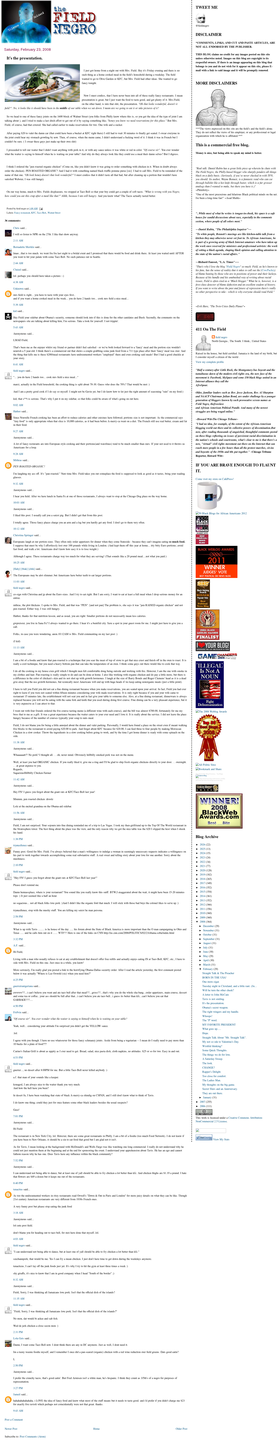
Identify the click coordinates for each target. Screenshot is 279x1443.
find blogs (210, 780)
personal (198, 780)
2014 (203, 896)
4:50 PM (18, 1006)
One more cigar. (211, 981)
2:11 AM (18, 240)
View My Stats (221, 1139)
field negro (19, 370)
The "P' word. (209, 1020)
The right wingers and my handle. (220, 1011)
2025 (203, 849)
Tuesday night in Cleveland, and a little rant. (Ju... (229, 986)
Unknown (18, 288)
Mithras (17, 460)
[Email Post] (40, 208)
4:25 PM (18, 980)
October (207, 934)
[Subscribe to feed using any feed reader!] (207, 1126)
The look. (207, 1063)
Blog (197, 774)
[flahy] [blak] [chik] (24, 569)
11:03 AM (18, 581)
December (209, 926)
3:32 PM (18, 939)
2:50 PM (18, 1365)
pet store (204, 780)
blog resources (204, 779)
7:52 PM (18, 1160)
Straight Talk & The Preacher (218, 973)
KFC (33, 212)
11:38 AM (18, 742)
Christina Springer (23, 535)
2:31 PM (18, 1332)
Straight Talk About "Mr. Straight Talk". (224, 1037)
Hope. (205, 1033)
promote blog (218, 780)
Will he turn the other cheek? (218, 990)
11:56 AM (18, 813)
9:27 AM (18, 431)
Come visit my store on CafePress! (215, 479)
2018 (203, 879)
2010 (203, 913)
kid (15, 311)
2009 (203, 917)
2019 (203, 874)
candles (222, 779)
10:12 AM (18, 528)
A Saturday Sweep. (212, 1059)
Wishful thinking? (212, 1046)
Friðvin (17, 1012)
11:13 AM (18, 647)
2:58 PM (18, 916)
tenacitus (18, 1189)
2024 (203, 853)
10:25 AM (18, 562)
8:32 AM (18, 1279)
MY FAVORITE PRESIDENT (219, 1024)
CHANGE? (208, 1067)
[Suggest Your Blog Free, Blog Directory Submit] (201, 776)
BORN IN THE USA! (214, 977)
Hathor (17, 411)
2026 (203, 844)
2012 (203, 904)
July (205, 947)
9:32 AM (18, 483)
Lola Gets (18, 1338)
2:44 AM (18, 263)
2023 (203, 857)
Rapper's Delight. (211, 1071)
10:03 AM (18, 502)
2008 (203, 921)
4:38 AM (18, 282)
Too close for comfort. (214, 1076)
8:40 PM (18, 1183)
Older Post (181, 1428)
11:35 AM (18, 1298)
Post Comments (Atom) (33, 1436)
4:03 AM (18, 1239)
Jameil (16, 1394)
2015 (203, 891)
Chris (16, 228)
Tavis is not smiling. (213, 999)
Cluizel (17, 269)
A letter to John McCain (215, 994)
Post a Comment (14, 1419)
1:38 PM (18, 839)
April (206, 960)
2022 (203, 862)
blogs (197, 779)
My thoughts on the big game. (218, 1084)
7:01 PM (18, 1116)
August (207, 943)
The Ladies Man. (211, 1080)
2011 (203, 909)
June (206, 951)
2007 (203, 1101)
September (209, 939)
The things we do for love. (216, 1054)
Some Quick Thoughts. (214, 1050)
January (207, 1097)
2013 (203, 900)
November (209, 930)
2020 (203, 870)
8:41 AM (18, 364)
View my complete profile (210, 362)
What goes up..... (211, 1029)
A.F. (15, 945)
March (207, 964)
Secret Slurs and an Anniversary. (220, 1089)
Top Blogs (220, 774)
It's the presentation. (25, 58)
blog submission (214, 779)
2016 (203, 887)
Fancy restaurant (22, 212)
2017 (203, 883)
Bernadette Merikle (23, 247)
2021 (203, 866)
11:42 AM (18, 779)
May (206, 956)
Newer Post (11, 1428)
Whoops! (207, 1016)
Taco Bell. (41, 212)
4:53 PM (18, 1057)
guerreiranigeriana (23, 986)
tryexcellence (20, 845)
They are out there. (212, 1093)
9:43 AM (18, 1410)
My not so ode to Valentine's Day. (220, 1041)
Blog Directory (210, 774)
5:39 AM (18, 304)
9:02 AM (18, 405)
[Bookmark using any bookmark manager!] (211, 1132)
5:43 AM (18, 327)
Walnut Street (54, 212)
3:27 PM (18, 1388)
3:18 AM (18, 1212)
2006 (203, 1106)
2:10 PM (18, 865)
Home (96, 1428)
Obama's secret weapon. (215, 1007)
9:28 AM (18, 454)
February (208, 969)
